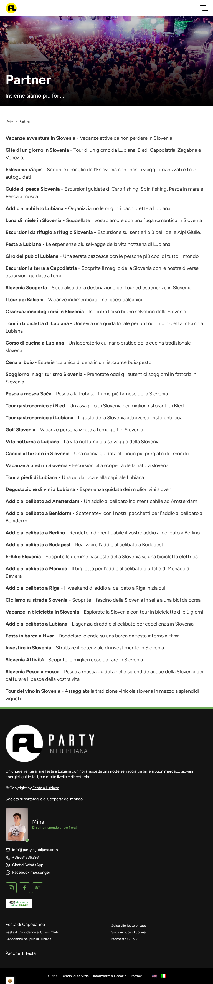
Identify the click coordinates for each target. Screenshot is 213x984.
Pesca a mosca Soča (29, 394)
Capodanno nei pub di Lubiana (28, 939)
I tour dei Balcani (25, 300)
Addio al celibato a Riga (33, 588)
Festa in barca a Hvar (30, 636)
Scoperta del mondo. (65, 799)
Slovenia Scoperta (26, 288)
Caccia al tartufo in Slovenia (38, 453)
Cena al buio (20, 362)
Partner (136, 976)
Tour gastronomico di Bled (35, 406)
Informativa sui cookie (109, 976)
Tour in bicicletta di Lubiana (37, 323)
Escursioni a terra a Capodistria (41, 268)
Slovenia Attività (25, 660)
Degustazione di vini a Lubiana (40, 489)
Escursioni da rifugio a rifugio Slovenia (49, 232)
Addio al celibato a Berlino (35, 533)
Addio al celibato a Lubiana (36, 624)
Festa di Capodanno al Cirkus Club (32, 932)
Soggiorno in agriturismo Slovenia (44, 374)
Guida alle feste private (128, 926)
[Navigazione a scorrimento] (204, 7)
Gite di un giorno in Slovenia (37, 150)
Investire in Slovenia (28, 648)
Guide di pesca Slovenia (33, 189)
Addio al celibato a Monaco (36, 569)
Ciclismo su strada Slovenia (37, 600)
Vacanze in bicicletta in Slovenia (42, 612)
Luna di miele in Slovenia (34, 220)
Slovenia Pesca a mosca (33, 672)
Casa (9, 121)
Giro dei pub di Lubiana (32, 256)
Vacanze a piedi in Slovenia (37, 465)
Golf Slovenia (21, 430)
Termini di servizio (75, 976)
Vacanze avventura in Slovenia (40, 138)
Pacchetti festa (21, 953)
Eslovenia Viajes (24, 169)
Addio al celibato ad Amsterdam (42, 501)
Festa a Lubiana (23, 244)
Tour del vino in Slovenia (33, 691)
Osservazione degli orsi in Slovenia (45, 311)
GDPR (52, 976)
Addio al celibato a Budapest (38, 545)
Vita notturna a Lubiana (32, 442)
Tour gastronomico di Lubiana (39, 418)
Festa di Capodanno (25, 924)
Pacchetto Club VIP (125, 939)
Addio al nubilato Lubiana (35, 208)
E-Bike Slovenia (23, 557)
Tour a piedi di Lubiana (31, 477)
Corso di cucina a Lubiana (35, 343)
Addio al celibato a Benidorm (38, 513)
